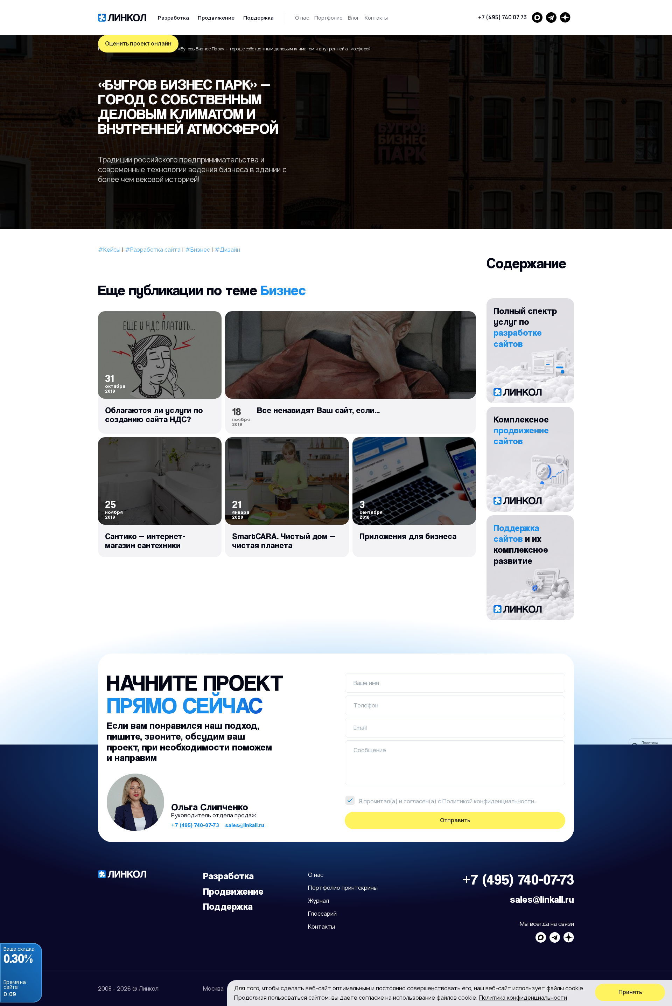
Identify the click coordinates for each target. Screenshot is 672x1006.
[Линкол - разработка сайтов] (122, 18)
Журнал (318, 900)
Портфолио (328, 17)
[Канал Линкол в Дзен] (565, 17)
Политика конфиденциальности (523, 997)
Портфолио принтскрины (343, 888)
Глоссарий (322, 913)
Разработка (173, 17)
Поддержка (258, 17)
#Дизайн (227, 249)
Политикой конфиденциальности (488, 801)
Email (360, 728)
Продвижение (216, 17)
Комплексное (521, 430)
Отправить (455, 820)
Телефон (366, 705)
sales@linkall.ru (244, 825)
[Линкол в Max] (537, 17)
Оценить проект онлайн (138, 43)
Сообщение (370, 750)
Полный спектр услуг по (525, 327)
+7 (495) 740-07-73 (195, 825)
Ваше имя (366, 683)
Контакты (376, 17)
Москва (213, 988)
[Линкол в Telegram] (551, 17)
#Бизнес (197, 249)
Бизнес (283, 290)
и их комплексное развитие (520, 544)
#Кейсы (109, 249)
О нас (302, 17)
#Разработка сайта (153, 249)
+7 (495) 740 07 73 (502, 17)
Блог (353, 17)
